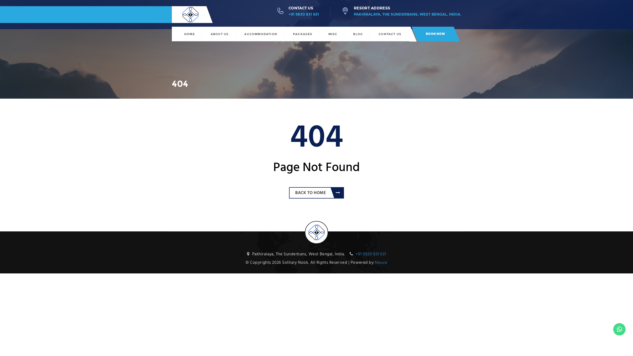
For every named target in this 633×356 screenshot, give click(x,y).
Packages (303, 34)
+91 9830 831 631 (304, 14)
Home (189, 34)
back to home (310, 193)
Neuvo (381, 262)
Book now (435, 34)
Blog (358, 34)
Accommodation (260, 34)
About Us (220, 34)
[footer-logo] (316, 224)
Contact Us (390, 34)
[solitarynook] (185, 14)
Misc (333, 34)
